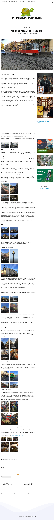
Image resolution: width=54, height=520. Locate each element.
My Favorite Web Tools (6, 4)
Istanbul (2, 77)
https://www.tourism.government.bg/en (9, 459)
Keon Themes (33, 516)
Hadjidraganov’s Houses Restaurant (18, 435)
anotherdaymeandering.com (27, 18)
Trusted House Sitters (13, 1)
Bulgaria (4, 477)
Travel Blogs (4, 1)
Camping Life (22, 1)
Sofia (9, 477)
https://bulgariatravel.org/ (6, 457)
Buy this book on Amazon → (45, 188)
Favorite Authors (31, 1)
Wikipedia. (18, 294)
